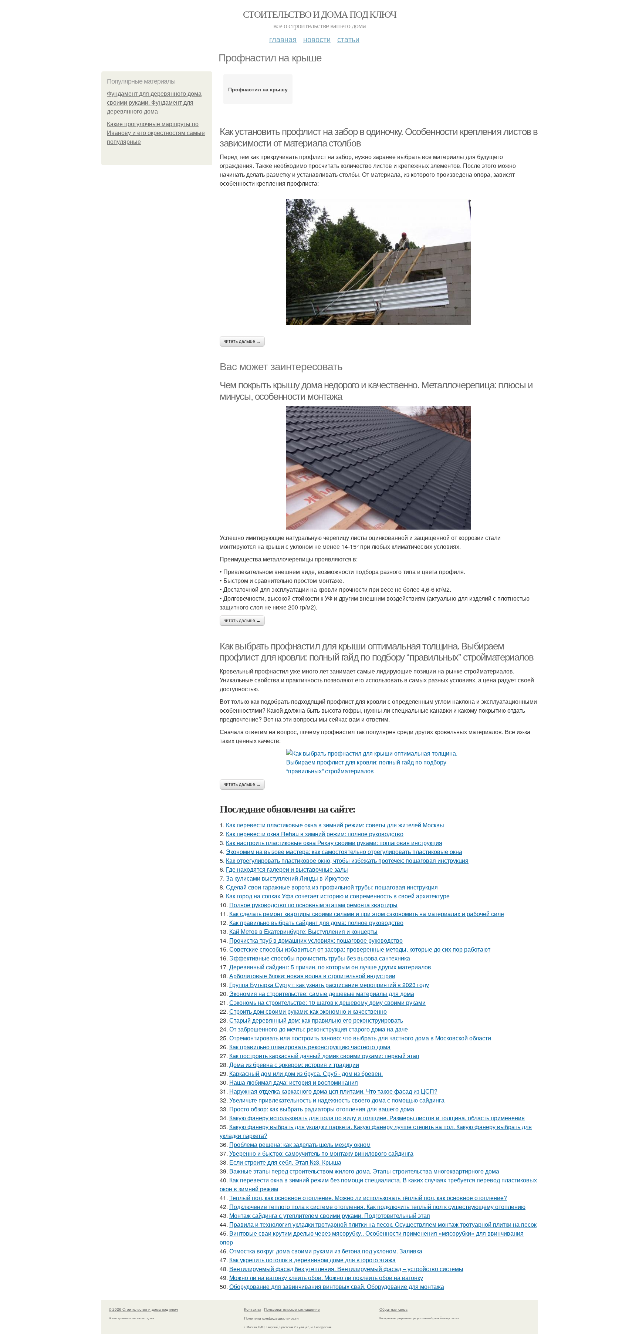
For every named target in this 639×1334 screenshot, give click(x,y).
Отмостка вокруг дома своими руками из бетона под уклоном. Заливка (325, 1251)
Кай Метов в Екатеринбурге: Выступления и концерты (303, 931)
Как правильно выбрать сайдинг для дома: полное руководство (316, 922)
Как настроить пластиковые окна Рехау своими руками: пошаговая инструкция (334, 842)
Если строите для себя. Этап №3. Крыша (285, 1162)
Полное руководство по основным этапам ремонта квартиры (313, 905)
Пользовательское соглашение (292, 1309)
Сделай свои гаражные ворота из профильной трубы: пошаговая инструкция (332, 887)
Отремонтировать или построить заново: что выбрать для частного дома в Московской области (360, 1038)
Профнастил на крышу (258, 89)
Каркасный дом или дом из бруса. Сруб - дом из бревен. (306, 1073)
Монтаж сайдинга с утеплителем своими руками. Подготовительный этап (329, 1215)
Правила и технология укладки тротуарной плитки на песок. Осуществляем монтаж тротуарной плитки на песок (383, 1224)
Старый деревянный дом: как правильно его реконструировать (316, 1020)
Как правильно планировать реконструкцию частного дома (309, 1047)
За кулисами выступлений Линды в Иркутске (287, 878)
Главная (283, 39)
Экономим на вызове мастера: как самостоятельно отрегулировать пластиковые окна (344, 851)
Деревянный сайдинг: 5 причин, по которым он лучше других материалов (330, 967)
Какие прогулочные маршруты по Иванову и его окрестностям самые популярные (156, 133)
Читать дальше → (242, 341)
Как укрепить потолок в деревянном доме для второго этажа (312, 1260)
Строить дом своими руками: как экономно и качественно (308, 1011)
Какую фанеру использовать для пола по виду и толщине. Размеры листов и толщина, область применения (377, 1118)
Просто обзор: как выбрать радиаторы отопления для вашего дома (321, 1109)
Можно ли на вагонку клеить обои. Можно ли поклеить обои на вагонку (326, 1277)
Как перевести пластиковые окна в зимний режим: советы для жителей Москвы (335, 825)
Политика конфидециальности (271, 1318)
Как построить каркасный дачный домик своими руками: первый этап (324, 1055)
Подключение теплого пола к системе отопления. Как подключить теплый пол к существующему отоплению (377, 1206)
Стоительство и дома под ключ (319, 14)
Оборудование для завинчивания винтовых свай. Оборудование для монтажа (336, 1286)
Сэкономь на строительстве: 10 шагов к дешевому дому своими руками (327, 1002)
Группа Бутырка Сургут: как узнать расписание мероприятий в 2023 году (329, 984)
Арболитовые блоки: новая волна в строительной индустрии (312, 976)
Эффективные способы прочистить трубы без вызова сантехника (319, 958)
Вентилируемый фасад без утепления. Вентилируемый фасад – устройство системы (346, 1268)
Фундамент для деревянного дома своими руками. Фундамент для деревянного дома (154, 103)
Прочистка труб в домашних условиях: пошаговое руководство (316, 940)
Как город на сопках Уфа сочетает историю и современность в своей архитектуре (338, 896)
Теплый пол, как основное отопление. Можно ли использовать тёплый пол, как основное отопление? (368, 1197)
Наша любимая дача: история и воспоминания (293, 1082)
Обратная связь (393, 1309)
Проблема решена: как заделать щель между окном (300, 1144)
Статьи (348, 39)
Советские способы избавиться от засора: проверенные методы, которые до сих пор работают (359, 949)
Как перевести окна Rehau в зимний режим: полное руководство (314, 834)
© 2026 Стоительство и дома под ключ (143, 1309)
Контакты (252, 1309)
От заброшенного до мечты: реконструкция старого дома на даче (318, 1029)
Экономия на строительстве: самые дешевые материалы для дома (321, 993)
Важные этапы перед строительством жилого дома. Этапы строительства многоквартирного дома (364, 1171)
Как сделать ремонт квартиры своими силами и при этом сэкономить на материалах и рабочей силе (366, 913)
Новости (317, 39)
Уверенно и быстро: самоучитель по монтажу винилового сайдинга (321, 1153)
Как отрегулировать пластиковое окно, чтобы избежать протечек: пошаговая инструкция (347, 860)
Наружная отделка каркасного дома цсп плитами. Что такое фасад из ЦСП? (333, 1091)
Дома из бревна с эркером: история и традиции (294, 1064)
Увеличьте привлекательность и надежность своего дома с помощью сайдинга (336, 1100)
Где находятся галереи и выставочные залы (287, 869)
